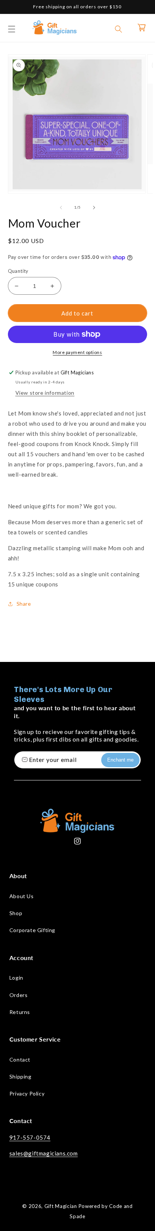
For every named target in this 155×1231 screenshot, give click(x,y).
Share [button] (24, 603)
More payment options (77, 352)
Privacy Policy (26, 1093)
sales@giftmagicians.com (43, 1153)
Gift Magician (60, 1206)
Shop (15, 913)
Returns (19, 1012)
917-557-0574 (29, 1137)
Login (16, 977)
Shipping (20, 1076)
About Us (21, 896)
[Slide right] (94, 207)
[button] (11, 29)
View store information (44, 392)
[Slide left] (61, 207)
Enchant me (120, 760)
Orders (18, 995)
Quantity (18, 271)
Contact (19, 1059)
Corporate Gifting (32, 930)
